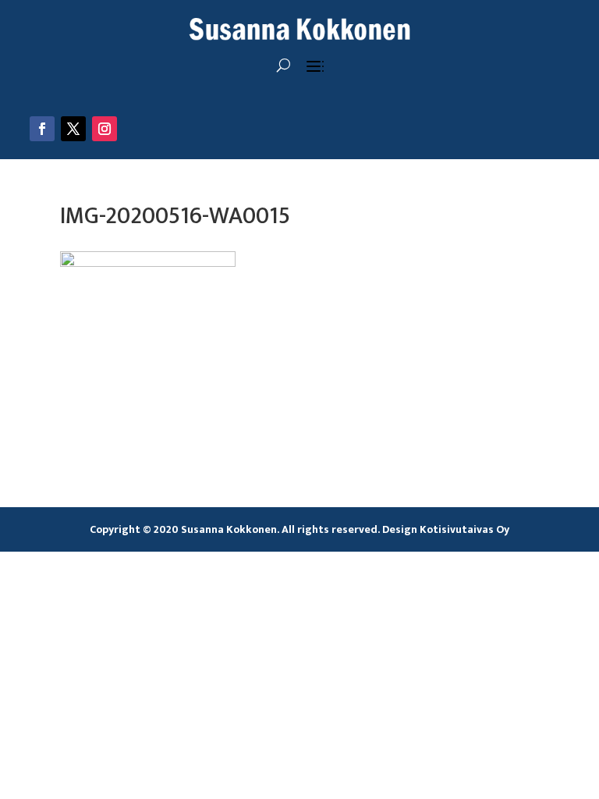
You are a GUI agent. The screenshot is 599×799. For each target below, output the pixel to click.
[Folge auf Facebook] (42, 128)
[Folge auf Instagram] (104, 128)
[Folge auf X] (73, 128)
